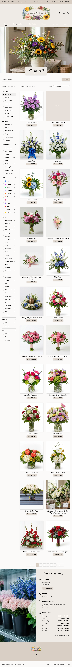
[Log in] (64, 13)
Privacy (54, 664)
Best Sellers (33, 24)
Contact (43, 2)
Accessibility (61, 664)
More (65, 24)
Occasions (54, 24)
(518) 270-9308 (8, 2)
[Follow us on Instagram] (36, 655)
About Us (37, 2)
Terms (48, 664)
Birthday (43, 24)
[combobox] (61, 86)
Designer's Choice (18, 24)
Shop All (6, 24)
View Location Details (61, 635)
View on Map (48, 588)
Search (67, 79)
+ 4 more (49, 606)
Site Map (68, 664)
